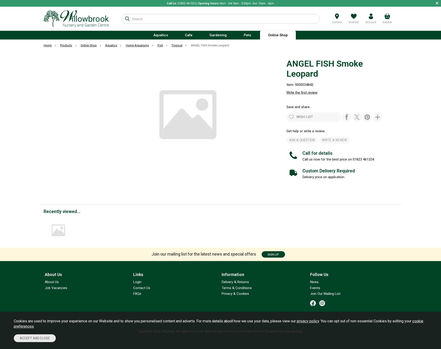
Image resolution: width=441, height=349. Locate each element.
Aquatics (160, 35)
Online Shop (278, 35)
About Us (52, 282)
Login (137, 282)
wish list (305, 117)
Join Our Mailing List (325, 294)
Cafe (188, 35)
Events (315, 288)
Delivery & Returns (235, 282)
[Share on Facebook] (346, 117)
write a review (334, 140)
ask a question (302, 140)
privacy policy (308, 321)
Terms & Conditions (237, 288)
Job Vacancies (56, 288)
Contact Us (141, 288)
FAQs (137, 294)
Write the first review (301, 92)
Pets (247, 35)
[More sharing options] (377, 117)
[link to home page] (76, 18)
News (314, 282)
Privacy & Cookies (235, 294)
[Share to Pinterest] (367, 117)
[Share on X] (357, 117)
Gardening (218, 35)
